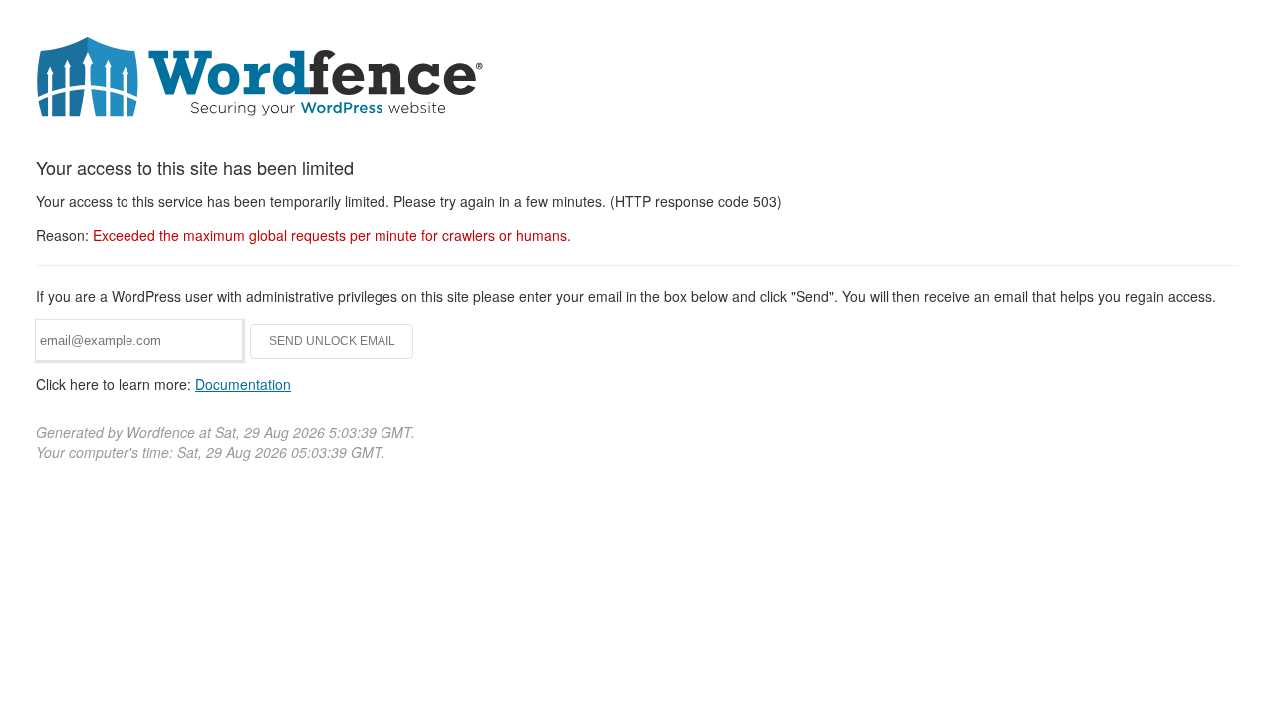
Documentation (243, 384)
